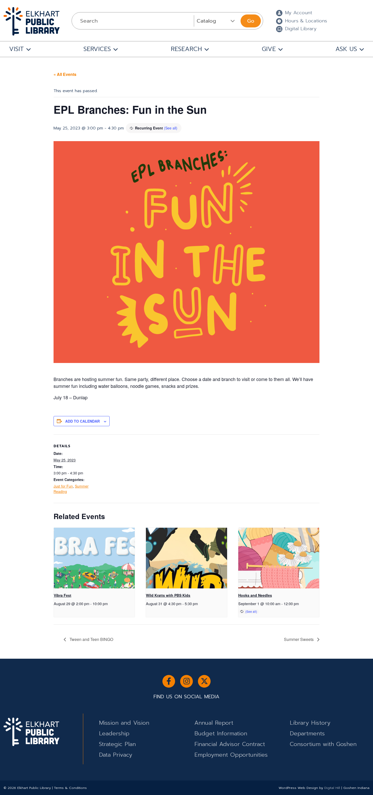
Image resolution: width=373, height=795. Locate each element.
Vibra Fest (62, 595)
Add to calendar (82, 421)
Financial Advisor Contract (229, 744)
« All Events (65, 74)
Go (250, 21)
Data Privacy (115, 755)
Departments (307, 733)
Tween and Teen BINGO (91, 639)
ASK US (346, 49)
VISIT (16, 49)
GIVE (269, 49)
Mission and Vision (124, 723)
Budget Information (220, 733)
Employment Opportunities (231, 755)
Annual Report (213, 723)
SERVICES (97, 49)
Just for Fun (63, 486)
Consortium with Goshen (323, 744)
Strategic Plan (117, 744)
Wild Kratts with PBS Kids (168, 595)
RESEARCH (186, 49)
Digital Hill (332, 787)
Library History (310, 723)
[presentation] (94, 558)
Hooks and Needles (255, 595)
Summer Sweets (299, 639)
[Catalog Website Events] (217, 21)
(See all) (170, 127)
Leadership (114, 733)
